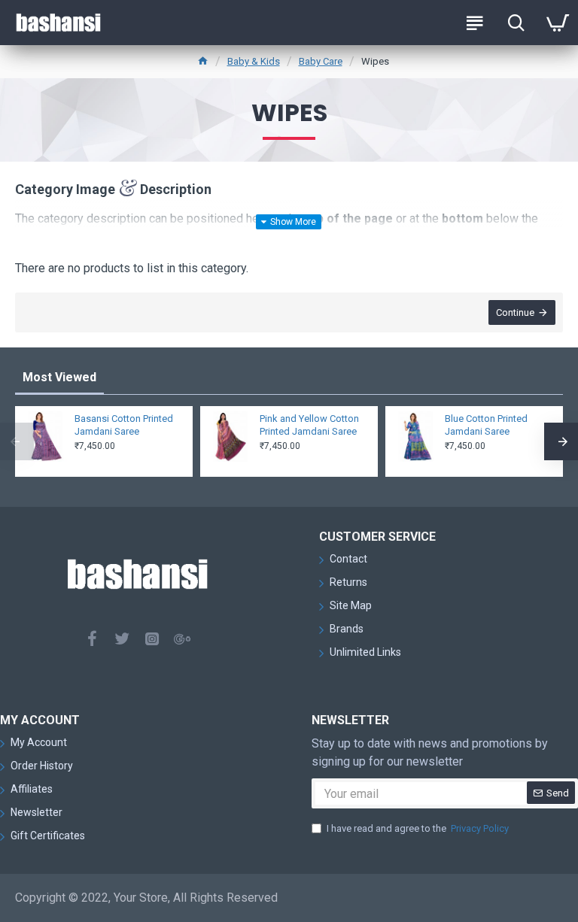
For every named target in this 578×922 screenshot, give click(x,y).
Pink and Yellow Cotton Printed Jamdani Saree (309, 425)
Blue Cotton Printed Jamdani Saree (486, 425)
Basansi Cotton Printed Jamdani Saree (124, 425)
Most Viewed (59, 377)
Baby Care (320, 61)
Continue (515, 312)
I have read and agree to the (418, 828)
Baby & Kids (253, 61)
